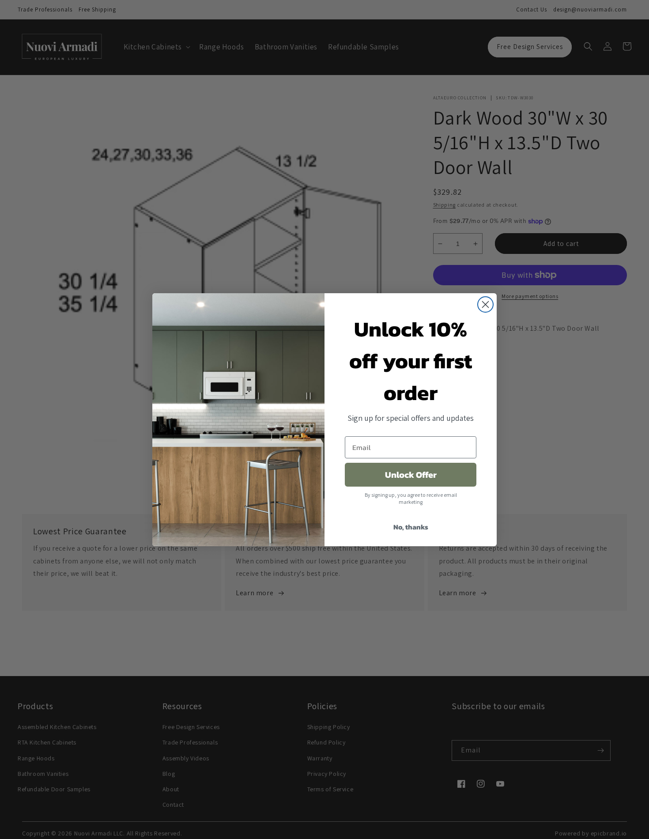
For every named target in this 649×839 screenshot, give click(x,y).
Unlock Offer (411, 474)
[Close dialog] (485, 304)
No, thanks (410, 527)
